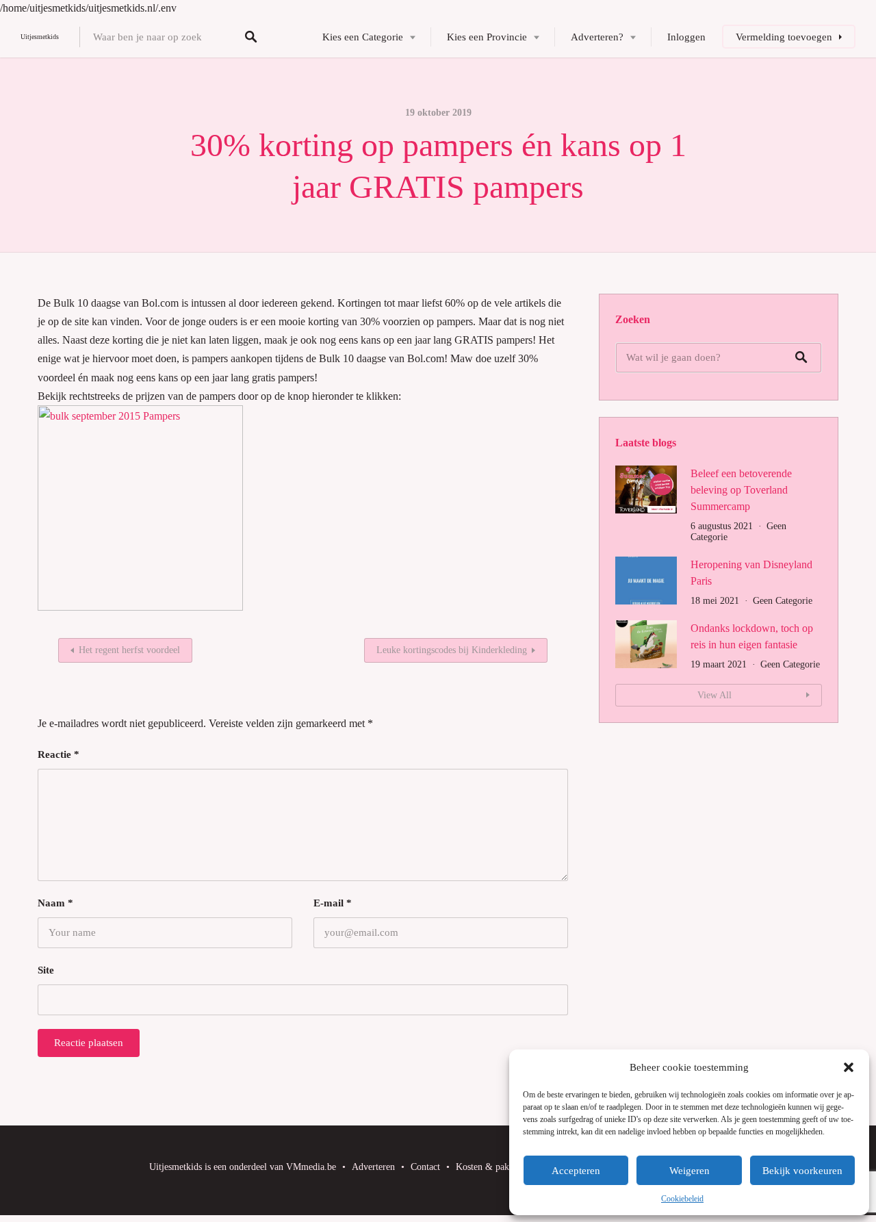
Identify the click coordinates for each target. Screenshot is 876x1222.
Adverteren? (597, 36)
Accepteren (576, 1170)
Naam (55, 903)
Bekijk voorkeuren (802, 1170)
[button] (848, 1067)
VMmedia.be (311, 1167)
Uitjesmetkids (40, 36)
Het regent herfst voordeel (129, 650)
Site (46, 970)
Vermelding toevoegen (784, 36)
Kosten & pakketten (494, 1167)
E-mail (332, 903)
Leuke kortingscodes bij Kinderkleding (451, 650)
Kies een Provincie (487, 36)
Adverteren (373, 1167)
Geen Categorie (782, 601)
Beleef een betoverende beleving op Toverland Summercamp (741, 490)
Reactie (58, 754)
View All (714, 695)
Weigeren (689, 1170)
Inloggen (686, 36)
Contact (425, 1167)
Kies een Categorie (362, 36)
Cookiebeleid (682, 1199)
